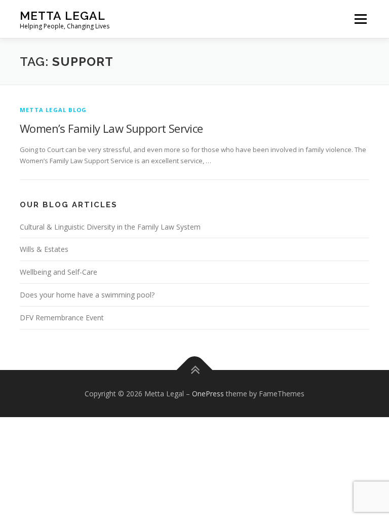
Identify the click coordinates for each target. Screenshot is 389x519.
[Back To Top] (195, 370)
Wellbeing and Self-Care (58, 272)
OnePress (208, 393)
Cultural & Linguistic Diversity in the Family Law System (110, 227)
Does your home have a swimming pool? (87, 295)
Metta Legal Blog (53, 110)
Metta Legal (62, 15)
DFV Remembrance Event (62, 317)
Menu (360, 18)
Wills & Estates (44, 249)
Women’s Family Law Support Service (111, 128)
